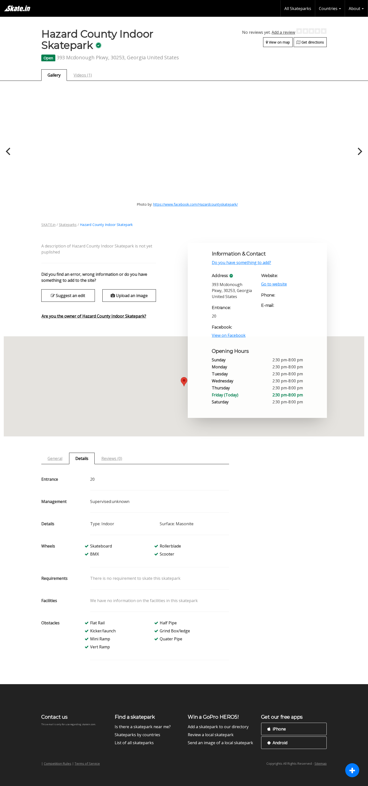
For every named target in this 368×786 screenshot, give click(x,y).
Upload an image (131, 295)
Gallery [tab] (54, 75)
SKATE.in (48, 224)
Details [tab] (81, 458)
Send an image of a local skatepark (220, 742)
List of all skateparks (134, 742)
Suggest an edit (70, 295)
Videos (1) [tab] (83, 75)
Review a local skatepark (211, 734)
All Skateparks (297, 8)
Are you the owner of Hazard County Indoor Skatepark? (94, 316)
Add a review (283, 32)
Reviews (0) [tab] (111, 458)
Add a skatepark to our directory (218, 726)
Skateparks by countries (137, 734)
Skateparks (68, 224)
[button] (184, 381)
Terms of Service (87, 763)
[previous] (9, 151)
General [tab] (55, 458)
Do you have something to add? (241, 262)
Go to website (274, 284)
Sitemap (320, 763)
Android (279, 742)
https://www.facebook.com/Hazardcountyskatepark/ (195, 204)
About (355, 8)
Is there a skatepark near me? (143, 726)
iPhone (279, 729)
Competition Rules (57, 763)
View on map (279, 42)
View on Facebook (229, 335)
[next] (359, 151)
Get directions (312, 42)
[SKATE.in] (17, 8)
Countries (328, 8)
